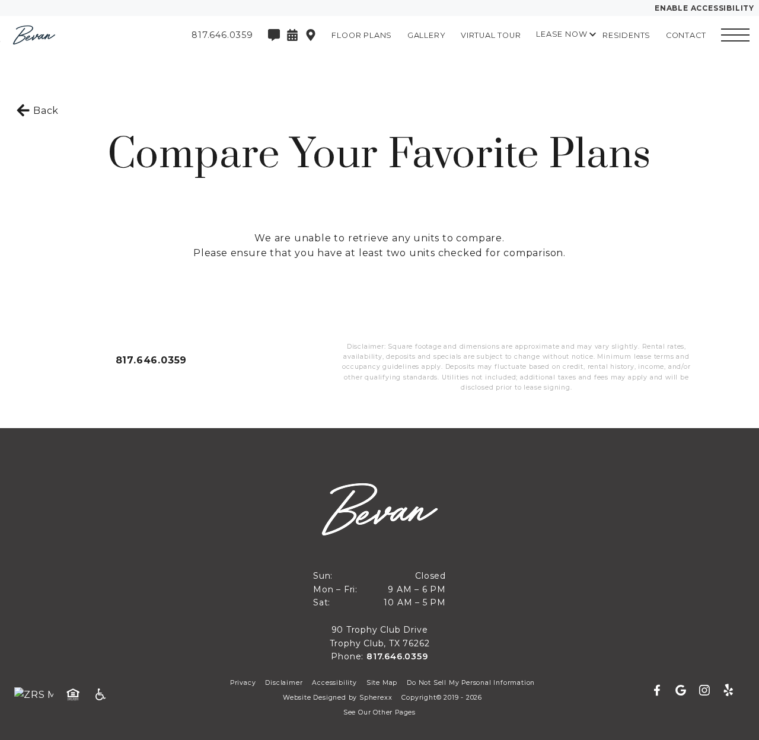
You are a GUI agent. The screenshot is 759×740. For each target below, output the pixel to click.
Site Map (381, 683)
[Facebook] (662, 690)
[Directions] (311, 35)
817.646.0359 (151, 360)
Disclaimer (283, 683)
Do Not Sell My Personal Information (471, 683)
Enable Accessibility (704, 8)
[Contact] (274, 35)
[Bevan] (74, 34)
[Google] (685, 690)
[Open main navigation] (735, 35)
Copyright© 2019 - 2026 (441, 697)
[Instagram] (709, 690)
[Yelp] (728, 690)
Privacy (243, 683)
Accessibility (334, 683)
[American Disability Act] (104, 695)
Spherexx (375, 697)
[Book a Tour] (292, 35)
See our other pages (379, 712)
